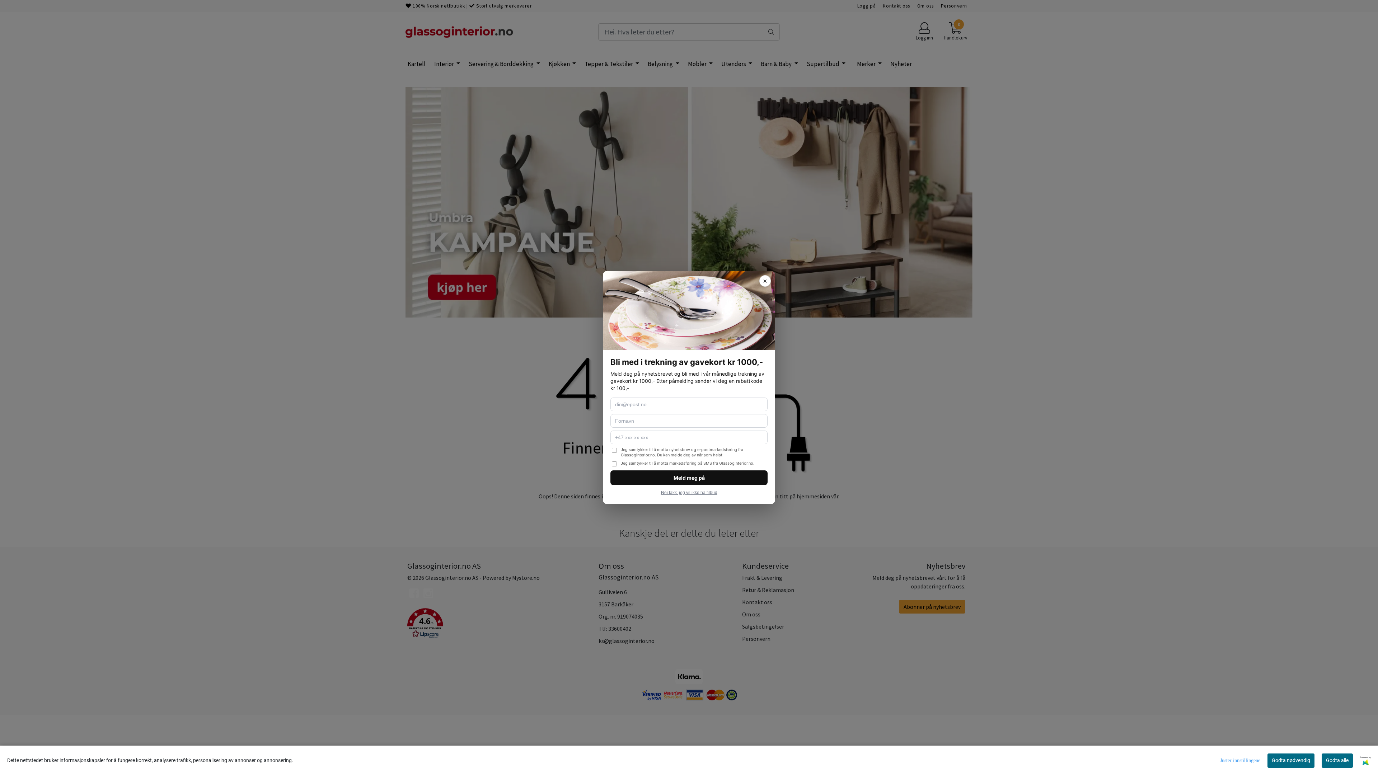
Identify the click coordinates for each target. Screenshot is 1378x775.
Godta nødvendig (1291, 760)
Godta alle (1337, 760)
